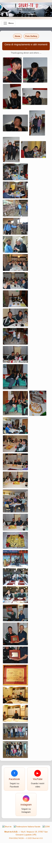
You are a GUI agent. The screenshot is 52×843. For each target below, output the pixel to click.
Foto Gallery (31, 36)
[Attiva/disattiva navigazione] (8, 23)
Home (17, 36)
